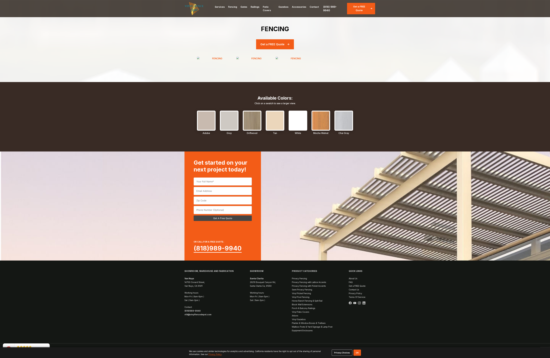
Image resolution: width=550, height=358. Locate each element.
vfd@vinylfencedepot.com (197, 314)
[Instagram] (359, 303)
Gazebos (283, 6)
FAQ (351, 282)
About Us (353, 278)
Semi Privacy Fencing (302, 289)
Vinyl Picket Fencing (301, 293)
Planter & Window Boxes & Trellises (309, 323)
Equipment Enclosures (302, 330)
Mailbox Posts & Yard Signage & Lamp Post (312, 327)
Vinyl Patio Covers (300, 312)
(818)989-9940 (218, 248)
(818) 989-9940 (330, 8)
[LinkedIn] (364, 303)
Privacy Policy (355, 293)
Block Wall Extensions (302, 304)
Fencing (232, 6)
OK (357, 352)
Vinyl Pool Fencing (300, 297)
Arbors (295, 315)
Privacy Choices (342, 352)
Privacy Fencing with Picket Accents (309, 286)
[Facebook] (350, 303)
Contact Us (354, 289)
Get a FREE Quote (359, 8)
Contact (314, 6)
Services (220, 6)
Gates (243, 6)
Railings (255, 6)
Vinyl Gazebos (299, 319)
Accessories (299, 6)
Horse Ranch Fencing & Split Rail (307, 301)
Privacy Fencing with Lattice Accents (309, 282)
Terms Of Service (357, 297)
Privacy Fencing (299, 278)
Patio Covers (267, 8)
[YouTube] (354, 303)
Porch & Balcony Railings (303, 308)
